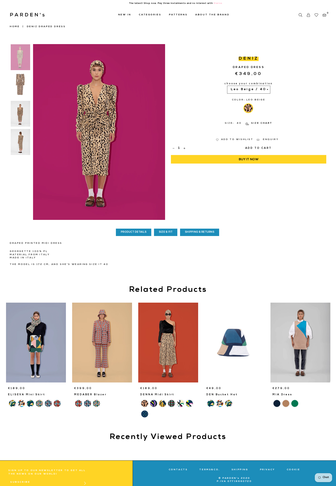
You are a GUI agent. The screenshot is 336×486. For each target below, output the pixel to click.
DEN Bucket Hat (222, 395)
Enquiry (270, 139)
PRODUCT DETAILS (133, 232)
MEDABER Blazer (90, 395)
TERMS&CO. (209, 470)
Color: (248, 100)
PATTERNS (178, 15)
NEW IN (124, 15)
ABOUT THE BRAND (212, 15)
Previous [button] (36, 132)
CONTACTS (178, 470)
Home (15, 27)
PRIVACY (267, 470)
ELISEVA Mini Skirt (26, 395)
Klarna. (218, 3)
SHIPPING (240, 470)
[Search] (300, 15)
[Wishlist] (316, 15)
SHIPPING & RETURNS (199, 232)
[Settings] (308, 15)
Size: (248, 123)
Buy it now (248, 159)
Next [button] (161, 132)
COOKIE (293, 470)
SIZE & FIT (166, 232)
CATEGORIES (150, 15)
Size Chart (261, 123)
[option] (99, 132)
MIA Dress (282, 395)
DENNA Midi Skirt (157, 395)
